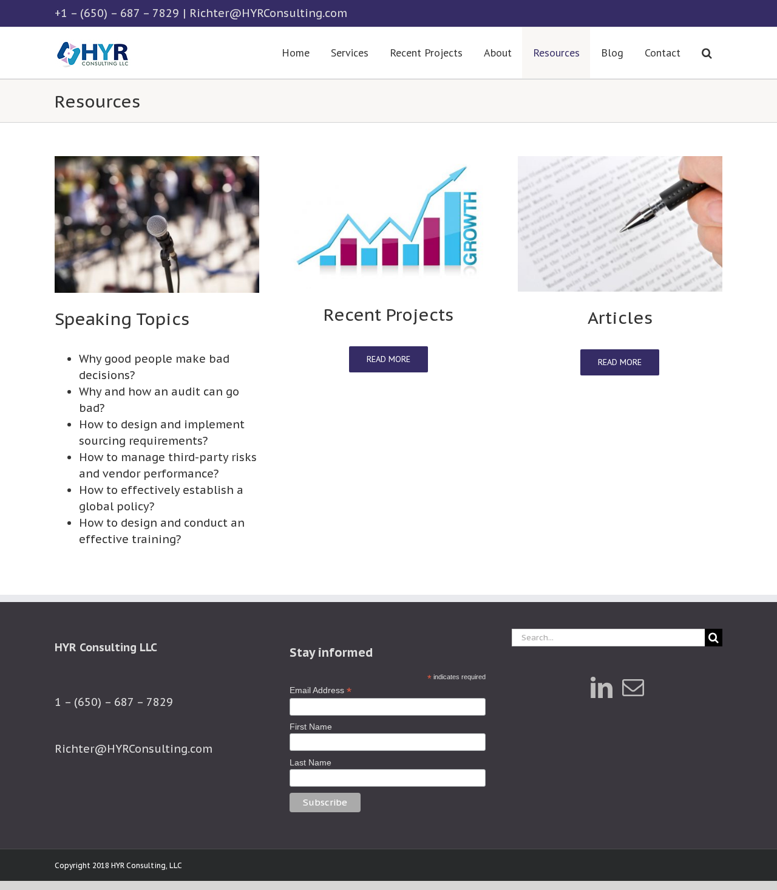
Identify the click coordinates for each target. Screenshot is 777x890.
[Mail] (633, 688)
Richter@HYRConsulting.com (268, 13)
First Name (311, 726)
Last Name (310, 762)
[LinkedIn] (601, 688)
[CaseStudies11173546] (388, 161)
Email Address (320, 690)
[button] (706, 52)
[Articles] (620, 161)
